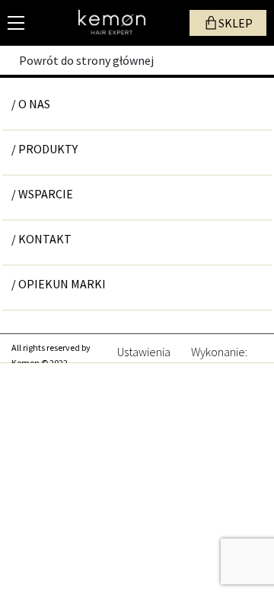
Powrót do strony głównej (86, 60)
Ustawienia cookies (143, 350)
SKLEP (235, 23)
